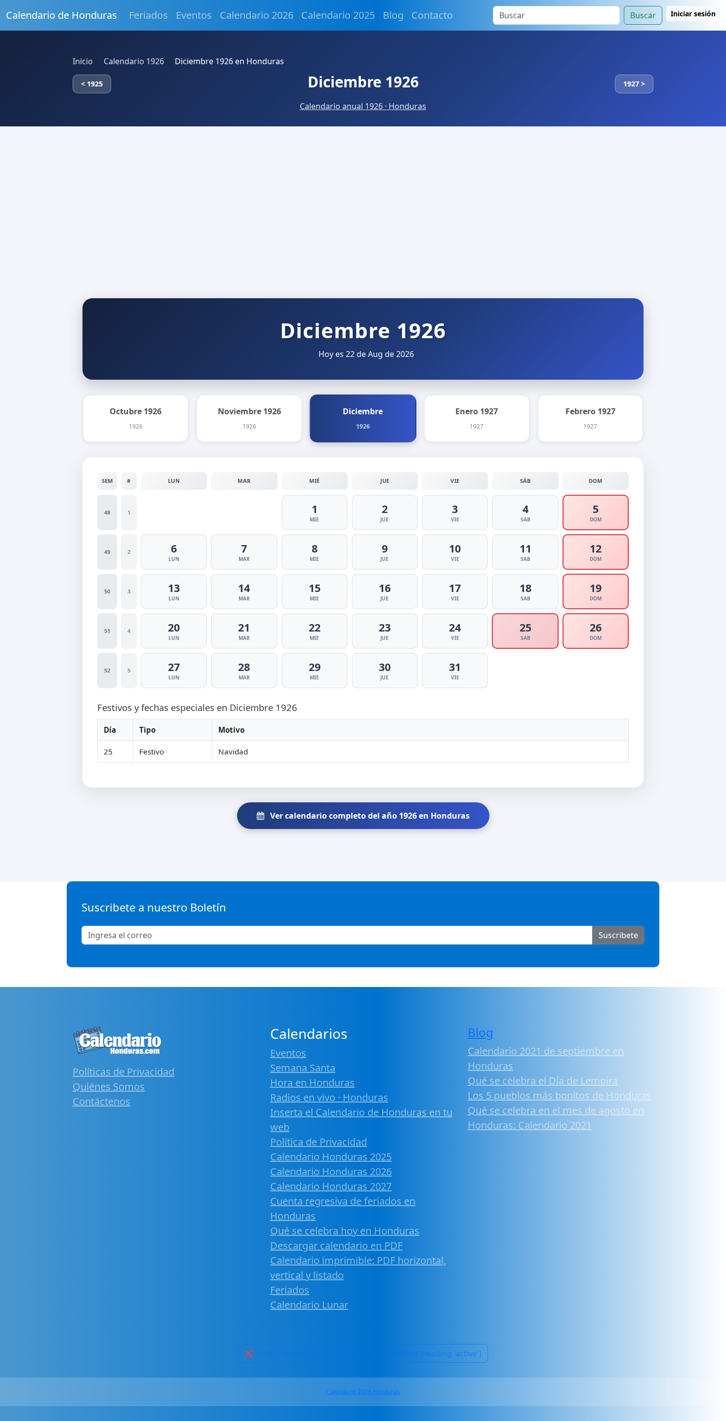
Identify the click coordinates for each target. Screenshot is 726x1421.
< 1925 (92, 83)
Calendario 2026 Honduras (363, 1391)
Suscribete (618, 935)
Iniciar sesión (693, 13)
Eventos (194, 15)
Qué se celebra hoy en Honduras (344, 1230)
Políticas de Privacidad (123, 1071)
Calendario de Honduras (61, 15)
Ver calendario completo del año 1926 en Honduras (369, 815)
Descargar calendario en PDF (336, 1245)
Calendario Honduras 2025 (331, 1156)
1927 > (634, 83)
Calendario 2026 (256, 15)
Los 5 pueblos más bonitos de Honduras (559, 1095)
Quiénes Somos (109, 1086)
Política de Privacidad (318, 1141)
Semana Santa (302, 1067)
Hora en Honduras (312, 1082)
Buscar (643, 15)
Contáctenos (101, 1101)
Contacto (432, 15)
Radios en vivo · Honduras (329, 1097)
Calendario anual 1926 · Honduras (363, 106)
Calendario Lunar (309, 1304)
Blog (393, 15)
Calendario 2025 (338, 15)
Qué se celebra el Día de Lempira (543, 1080)
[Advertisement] (363, 200)
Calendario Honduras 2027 (331, 1186)
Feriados (148, 15)
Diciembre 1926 (363, 82)
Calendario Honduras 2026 (331, 1171)
